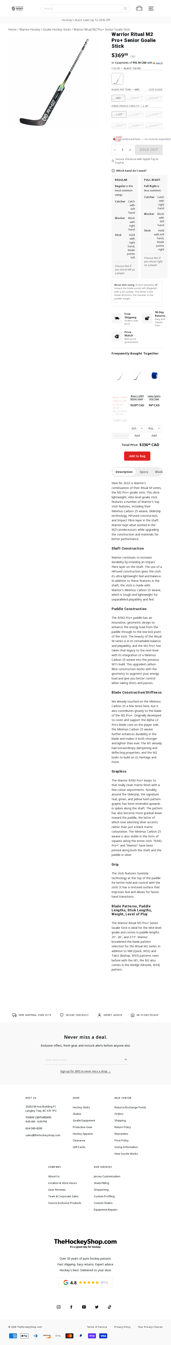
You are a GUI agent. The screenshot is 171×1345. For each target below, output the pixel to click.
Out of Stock (121, 435)
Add (137, 435)
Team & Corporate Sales (63, 1196)
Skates (77, 1114)
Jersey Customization (107, 1176)
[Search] (125, 8)
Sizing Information (126, 1147)
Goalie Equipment (84, 1120)
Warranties (121, 1134)
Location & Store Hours (62, 1183)
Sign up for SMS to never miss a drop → (85, 1071)
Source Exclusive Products (64, 1203)
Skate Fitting (101, 1183)
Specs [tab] (144, 472)
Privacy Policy (122, 1326)
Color (126, 68)
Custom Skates (103, 1203)
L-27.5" (154, 114)
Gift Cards (79, 1147)
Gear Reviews (57, 1189)
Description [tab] (124, 472)
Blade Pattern (125, 89)
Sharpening (101, 1189)
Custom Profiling (104, 1196)
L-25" (119, 114)
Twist (135, 98)
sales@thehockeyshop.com (42, 1135)
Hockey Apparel (83, 1134)
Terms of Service (97, 1326)
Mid (118, 98)
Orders (118, 1114)
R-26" (136, 125)
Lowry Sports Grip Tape (154, 397)
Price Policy (121, 1140)
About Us (54, 1176)
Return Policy (122, 1127)
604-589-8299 (33, 1128)
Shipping (120, 1120)
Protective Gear (82, 1127)
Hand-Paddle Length (130, 105)
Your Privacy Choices (150, 1326)
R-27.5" (154, 125)
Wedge (153, 98)
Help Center (123, 1097)
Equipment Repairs (106, 1209)
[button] (137, 63)
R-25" (119, 125)
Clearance (79, 1140)
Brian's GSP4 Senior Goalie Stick (137, 397)
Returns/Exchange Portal (130, 1107)
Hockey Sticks (81, 1107)
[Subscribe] (124, 1059)
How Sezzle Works (126, 1153)
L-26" (136, 114)
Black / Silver (117, 79)
